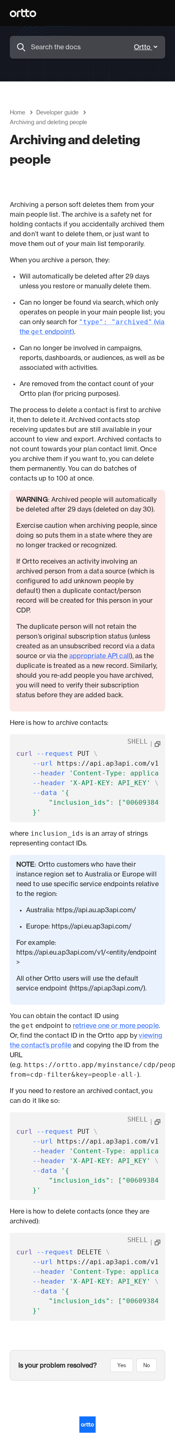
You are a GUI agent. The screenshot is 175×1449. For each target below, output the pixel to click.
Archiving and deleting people (48, 122)
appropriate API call (99, 656)
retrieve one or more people (116, 1026)
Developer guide (57, 113)
